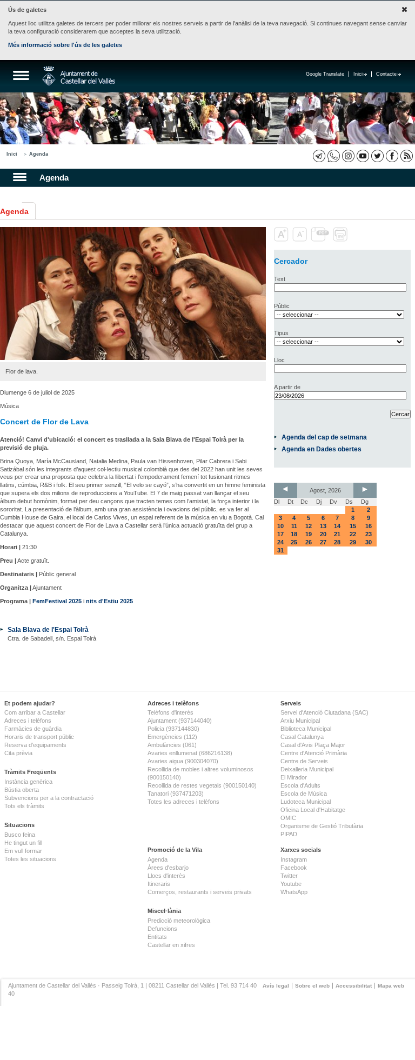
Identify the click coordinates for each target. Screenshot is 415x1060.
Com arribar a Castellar (34, 712)
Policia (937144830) (173, 728)
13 (323, 526)
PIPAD (288, 834)
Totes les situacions (30, 859)
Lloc (279, 360)
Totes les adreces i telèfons (183, 801)
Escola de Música (303, 793)
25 (294, 542)
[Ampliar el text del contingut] (282, 239)
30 (368, 542)
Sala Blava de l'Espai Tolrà (48, 629)
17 (280, 534)
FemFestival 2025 (57, 601)
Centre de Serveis (304, 761)
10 (280, 526)
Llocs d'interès (166, 875)
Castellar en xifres (171, 945)
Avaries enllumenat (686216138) (190, 753)
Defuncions (162, 928)
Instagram (293, 859)
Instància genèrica (28, 781)
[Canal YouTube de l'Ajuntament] (363, 156)
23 (368, 534)
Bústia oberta (21, 789)
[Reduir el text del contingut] (300, 239)
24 (280, 542)
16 (368, 526)
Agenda (38, 154)
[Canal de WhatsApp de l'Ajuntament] (333, 156)
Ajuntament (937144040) (180, 720)
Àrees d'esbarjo (168, 867)
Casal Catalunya (302, 737)
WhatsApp (293, 892)
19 (308, 534)
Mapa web (391, 986)
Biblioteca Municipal (305, 728)
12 (308, 526)
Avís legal (276, 986)
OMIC (288, 818)
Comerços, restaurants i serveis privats (200, 892)
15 (353, 526)
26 (308, 542)
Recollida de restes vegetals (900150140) (202, 785)
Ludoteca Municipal (305, 801)
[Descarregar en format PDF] (321, 239)
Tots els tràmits (24, 806)
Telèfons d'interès (170, 712)
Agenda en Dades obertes (322, 448)
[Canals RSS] (406, 156)
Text (279, 279)
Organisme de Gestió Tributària (321, 826)
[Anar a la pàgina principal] (78, 76)
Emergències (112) (172, 737)
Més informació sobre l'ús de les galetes (65, 45)
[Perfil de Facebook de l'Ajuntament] (392, 156)
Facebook (293, 867)
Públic (282, 306)
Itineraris (159, 884)
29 (353, 542)
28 (337, 542)
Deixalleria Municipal (306, 769)
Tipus (281, 333)
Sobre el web (312, 986)
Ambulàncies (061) (172, 745)
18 (294, 534)
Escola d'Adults (300, 785)
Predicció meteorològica (179, 920)
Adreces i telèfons (27, 720)
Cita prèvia (18, 753)
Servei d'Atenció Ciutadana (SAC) (324, 712)
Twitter (289, 875)
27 (323, 542)
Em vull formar (23, 851)
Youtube (291, 884)
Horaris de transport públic (39, 737)
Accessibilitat (354, 986)
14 (337, 526)
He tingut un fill (23, 842)
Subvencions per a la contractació (48, 798)
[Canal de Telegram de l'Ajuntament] (319, 156)
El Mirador (293, 777)
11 (294, 526)
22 (353, 534)
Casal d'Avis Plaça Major (312, 745)
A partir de (287, 387)
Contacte (386, 74)
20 (323, 534)
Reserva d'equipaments (35, 745)
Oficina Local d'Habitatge (312, 809)
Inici (358, 74)
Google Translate (325, 74)
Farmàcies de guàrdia (33, 728)
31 (280, 550)
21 (337, 534)
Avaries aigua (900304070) (183, 761)
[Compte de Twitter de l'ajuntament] (377, 156)
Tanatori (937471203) (176, 793)
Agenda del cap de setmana (324, 437)
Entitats (157, 937)
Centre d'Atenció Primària (313, 753)
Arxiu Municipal (300, 720)
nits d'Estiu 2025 (109, 601)
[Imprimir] (341, 239)
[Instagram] (348, 156)
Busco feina (19, 834)
